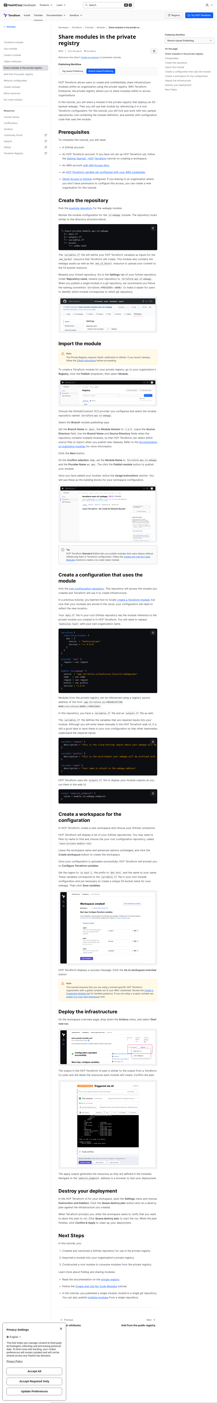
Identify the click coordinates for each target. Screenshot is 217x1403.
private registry (110, 1279)
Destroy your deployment (178, 85)
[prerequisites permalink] (93, 132)
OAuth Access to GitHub (77, 179)
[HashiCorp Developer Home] (20, 5)
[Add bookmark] (154, 51)
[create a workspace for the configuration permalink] (155, 814)
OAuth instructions (86, 360)
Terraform (77, 27)
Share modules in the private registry (184, 53)
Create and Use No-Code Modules (96, 1286)
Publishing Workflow (69, 64)
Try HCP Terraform (201, 15)
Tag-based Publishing (72, 71)
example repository (80, 208)
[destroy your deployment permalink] (120, 1191)
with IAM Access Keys (96, 165)
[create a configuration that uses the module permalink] (155, 575)
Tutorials (89, 27)
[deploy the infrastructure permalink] (120, 1012)
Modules (101, 27)
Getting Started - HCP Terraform (86, 158)
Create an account (90, 57)
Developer (63, 27)
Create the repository (176, 62)
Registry (175, 15)
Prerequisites (172, 58)
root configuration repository (86, 588)
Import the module (174, 67)
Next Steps (171, 89)
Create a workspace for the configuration (186, 76)
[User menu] (208, 5)
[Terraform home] (12, 15)
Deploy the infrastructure (178, 80)
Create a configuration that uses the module (188, 71)
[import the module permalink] (104, 344)
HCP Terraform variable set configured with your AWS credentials (105, 172)
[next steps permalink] (87, 1236)
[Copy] (153, 228)
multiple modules (98, 1297)
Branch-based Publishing (100, 71)
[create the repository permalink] (111, 201)
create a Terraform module (133, 599)
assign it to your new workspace (83, 996)
